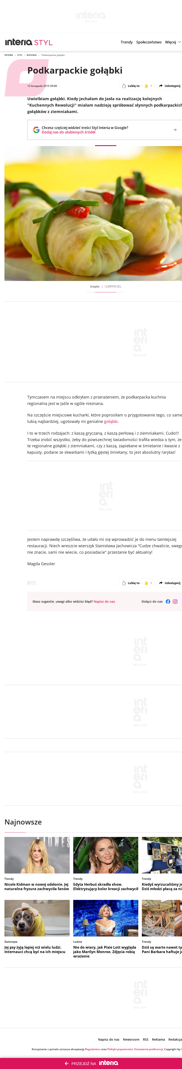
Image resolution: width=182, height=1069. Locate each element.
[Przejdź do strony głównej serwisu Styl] (43, 42)
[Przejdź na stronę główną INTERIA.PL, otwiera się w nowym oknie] (19, 42)
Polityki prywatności (120, 1049)
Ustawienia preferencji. (149, 1049)
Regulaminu (93, 1049)
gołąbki (111, 421)
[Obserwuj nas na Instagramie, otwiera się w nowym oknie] (175, 601)
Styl (19, 55)
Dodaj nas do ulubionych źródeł (85, 132)
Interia (8, 55)
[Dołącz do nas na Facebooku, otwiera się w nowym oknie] (168, 601)
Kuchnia (32, 55)
